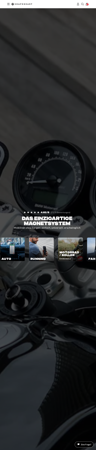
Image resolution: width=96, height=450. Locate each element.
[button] (82, 4)
